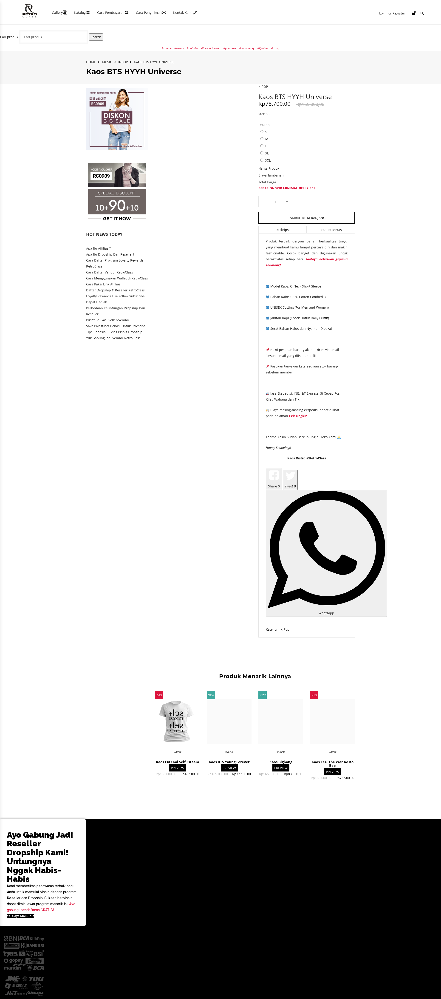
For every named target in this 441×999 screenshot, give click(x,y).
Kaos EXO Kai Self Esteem (177, 762)
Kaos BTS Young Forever (229, 762)
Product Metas (330, 230)
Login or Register (392, 13)
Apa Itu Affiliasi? (98, 248)
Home (91, 62)
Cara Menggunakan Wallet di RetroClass (117, 278)
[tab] (283, 229)
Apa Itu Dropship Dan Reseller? (110, 254)
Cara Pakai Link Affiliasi (104, 284)
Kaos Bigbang (280, 762)
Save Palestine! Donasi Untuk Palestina (116, 326)
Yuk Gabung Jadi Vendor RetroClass (113, 338)
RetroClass (317, 458)
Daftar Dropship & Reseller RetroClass (115, 290)
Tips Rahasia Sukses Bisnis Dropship (114, 332)
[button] (20, 916)
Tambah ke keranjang (306, 218)
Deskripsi (282, 230)
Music (107, 62)
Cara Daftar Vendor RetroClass (109, 272)
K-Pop (123, 62)
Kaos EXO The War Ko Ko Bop (332, 764)
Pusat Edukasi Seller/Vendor (107, 320)
